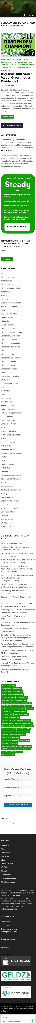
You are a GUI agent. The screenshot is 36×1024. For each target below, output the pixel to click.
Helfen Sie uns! (7, 863)
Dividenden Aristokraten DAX (10, 717)
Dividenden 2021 (7, 711)
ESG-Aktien (5, 380)
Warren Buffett (6, 516)
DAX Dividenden (7, 325)
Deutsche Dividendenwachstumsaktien (13, 709)
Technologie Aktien (8, 486)
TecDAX (4, 483)
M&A (3, 428)
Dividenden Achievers (20, 711)
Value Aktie (26, 749)
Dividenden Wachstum (22, 732)
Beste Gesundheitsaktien (11, 303)
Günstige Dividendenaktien (10, 740)
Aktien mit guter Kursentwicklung (11, 688)
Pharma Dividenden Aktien (11, 453)
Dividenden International (10, 351)
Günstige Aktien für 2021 (17, 734)
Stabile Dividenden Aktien (11, 479)
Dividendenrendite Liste (9, 729)
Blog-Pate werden (8, 882)
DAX (3, 706)
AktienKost (10, 85)
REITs (3, 461)
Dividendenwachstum (9, 369)
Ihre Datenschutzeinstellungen (19, 1017)
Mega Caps (18, 749)
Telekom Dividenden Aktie (11, 490)
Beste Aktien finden (20, 700)
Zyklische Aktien (7, 527)
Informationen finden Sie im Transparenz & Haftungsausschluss (16, 906)
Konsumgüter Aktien (9, 420)
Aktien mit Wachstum (8, 697)
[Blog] (8, 940)
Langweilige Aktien (23, 67)
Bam (5, 1011)
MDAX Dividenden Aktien (11, 435)
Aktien (3, 59)
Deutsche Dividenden (24, 706)
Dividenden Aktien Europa (11, 332)
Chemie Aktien (7, 318)
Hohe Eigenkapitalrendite (11, 413)
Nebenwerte (6, 446)
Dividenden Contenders (10, 347)
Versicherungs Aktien (9, 508)
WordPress (30, 1008)
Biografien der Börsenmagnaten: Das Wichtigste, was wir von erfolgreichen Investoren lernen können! (16, 637)
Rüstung (4, 472)
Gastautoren (6, 875)
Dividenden (29, 709)
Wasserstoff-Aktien (8, 519)
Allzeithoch (5, 292)
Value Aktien (6, 70)
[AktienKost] (18, 6)
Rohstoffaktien (6, 468)
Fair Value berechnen (18, 805)
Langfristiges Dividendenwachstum (12, 746)
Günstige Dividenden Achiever (10, 737)
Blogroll (4, 871)
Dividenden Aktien (25, 62)
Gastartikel (5, 391)
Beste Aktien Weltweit (8, 703)
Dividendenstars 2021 (24, 729)
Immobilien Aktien (8, 417)
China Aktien (6, 321)
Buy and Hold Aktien (9, 62)
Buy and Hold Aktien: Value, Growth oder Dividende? (17, 77)
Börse (3, 310)
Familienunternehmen (9, 384)
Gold (3, 395)
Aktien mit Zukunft (14, 59)
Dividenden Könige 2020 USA (23, 723)
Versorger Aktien (7, 512)
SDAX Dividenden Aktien (11, 475)
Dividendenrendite (27, 726)
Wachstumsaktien (16, 752)
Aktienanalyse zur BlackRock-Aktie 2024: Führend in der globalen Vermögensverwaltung (17, 578)
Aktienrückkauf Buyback (10, 288)
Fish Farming (6, 387)
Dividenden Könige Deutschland (11, 726)
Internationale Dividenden (9, 743)
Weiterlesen (8, 116)
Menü (31, 15)
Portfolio (4, 457)
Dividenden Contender (23, 720)
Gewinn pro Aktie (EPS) (13, 787)
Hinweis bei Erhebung (11, 1022)
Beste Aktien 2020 (22, 697)
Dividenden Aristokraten (10, 336)
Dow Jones (5, 373)
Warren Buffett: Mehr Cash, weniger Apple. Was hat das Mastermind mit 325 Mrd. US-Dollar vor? (17, 569)
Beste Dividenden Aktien (24, 703)
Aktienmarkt (5, 285)
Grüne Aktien (6, 398)
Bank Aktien (5, 296)
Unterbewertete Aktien (10, 501)
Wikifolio (4, 523)
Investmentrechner (8, 878)
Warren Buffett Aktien (8, 755)
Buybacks (5, 856)
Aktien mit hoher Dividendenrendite (12, 691)
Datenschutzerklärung (8, 823)
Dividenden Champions (9, 65)
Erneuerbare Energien (10, 376)
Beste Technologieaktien (10, 307)
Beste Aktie (28, 59)
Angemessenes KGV (12, 796)
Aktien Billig (11, 686)
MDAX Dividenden (8, 431)
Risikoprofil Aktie (7, 464)
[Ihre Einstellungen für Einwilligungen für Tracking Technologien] (32, 1020)
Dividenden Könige (8, 354)
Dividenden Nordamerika (11, 358)
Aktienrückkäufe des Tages (11, 544)
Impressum (5, 925)
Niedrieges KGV (7, 450)
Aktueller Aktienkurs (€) (13, 779)
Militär (3, 439)
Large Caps (27, 746)
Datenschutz (6, 922)
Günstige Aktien (7, 402)
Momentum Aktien (8, 442)
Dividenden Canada (9, 340)
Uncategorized (7, 497)
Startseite (5, 845)
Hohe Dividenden (8, 409)
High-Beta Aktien (7, 406)
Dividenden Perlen (27, 65)
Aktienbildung (6, 281)
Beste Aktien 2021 (7, 700)
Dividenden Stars (7, 67)
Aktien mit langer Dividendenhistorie (12, 694)
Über (3, 860)
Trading (4, 494)
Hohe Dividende (24, 740)
